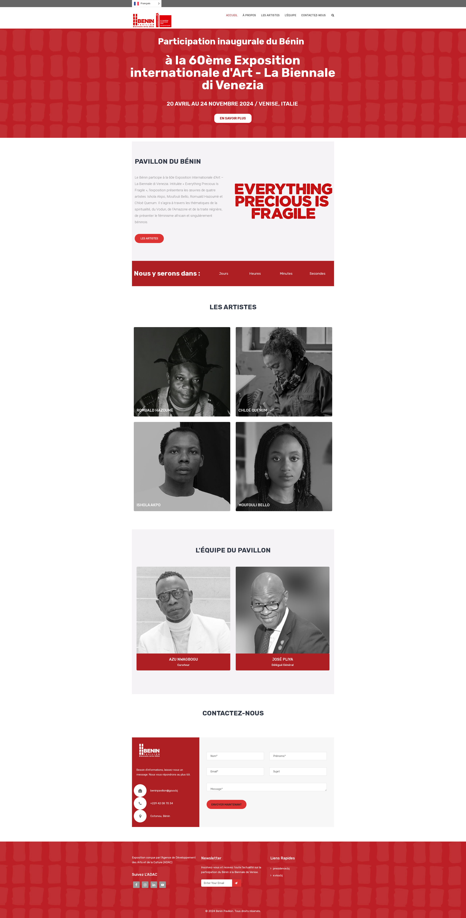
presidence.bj (281, 868)
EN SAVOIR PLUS (233, 118)
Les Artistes (270, 15)
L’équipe (290, 15)
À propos (249, 15)
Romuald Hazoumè (182, 376)
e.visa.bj (278, 875)
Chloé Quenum (284, 376)
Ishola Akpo (182, 471)
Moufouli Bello (284, 471)
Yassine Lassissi (282, 659)
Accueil (232, 15)
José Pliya (183, 659)
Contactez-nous (313, 15)
